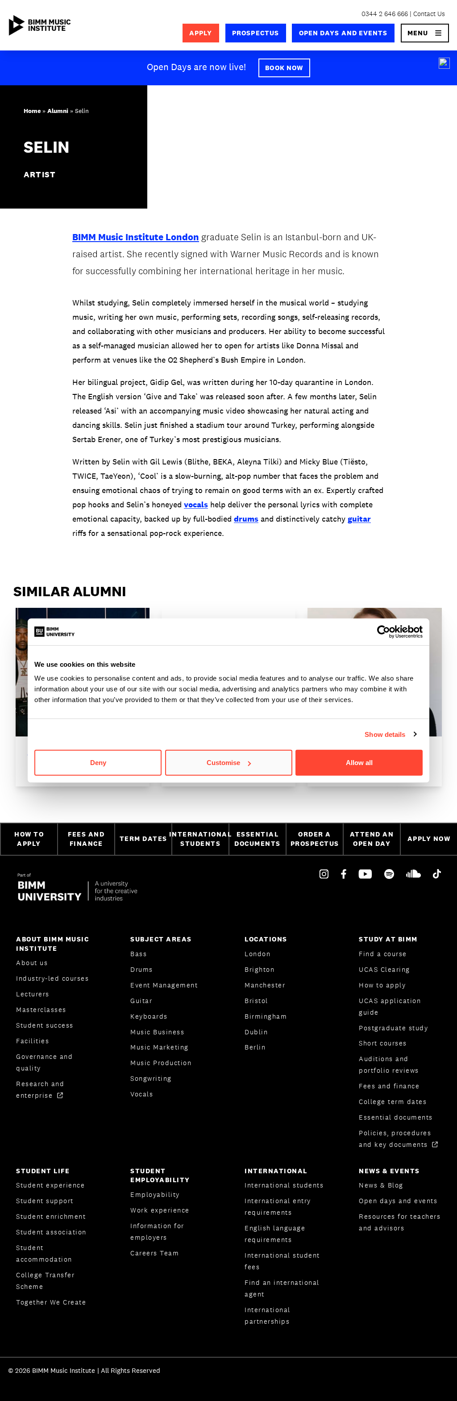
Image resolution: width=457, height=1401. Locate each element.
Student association (51, 1232)
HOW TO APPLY (29, 839)
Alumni (57, 111)
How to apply (382, 985)
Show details (385, 734)
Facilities (32, 1041)
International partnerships (268, 1315)
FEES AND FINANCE (86, 839)
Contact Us (429, 13)
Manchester (265, 985)
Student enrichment (51, 1216)
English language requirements (275, 1234)
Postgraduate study (393, 1028)
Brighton (259, 969)
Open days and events (343, 33)
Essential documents (396, 1117)
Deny (98, 762)
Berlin (255, 1047)
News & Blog (381, 1185)
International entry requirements (278, 1206)
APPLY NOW (429, 838)
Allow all (359, 762)
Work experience (160, 1210)
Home (32, 111)
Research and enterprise (40, 1089)
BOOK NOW (284, 67)
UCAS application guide (390, 1006)
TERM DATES (143, 838)
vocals (196, 504)
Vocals (141, 1094)
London (257, 953)
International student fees (282, 1261)
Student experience (50, 1185)
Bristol (256, 1000)
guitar (359, 519)
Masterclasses (41, 1009)
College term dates (393, 1101)
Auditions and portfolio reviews (389, 1064)
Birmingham (266, 1016)
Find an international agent (282, 1288)
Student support (45, 1200)
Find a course (383, 953)
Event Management (164, 985)
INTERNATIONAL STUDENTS (199, 839)
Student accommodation (44, 1253)
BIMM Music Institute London (135, 237)
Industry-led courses (52, 978)
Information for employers (157, 1231)
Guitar (141, 1000)
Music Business (157, 1032)
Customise (223, 762)
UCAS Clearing (384, 969)
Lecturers (33, 994)
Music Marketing (159, 1047)
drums (246, 519)
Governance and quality (44, 1062)
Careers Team (154, 1253)
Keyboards (149, 1016)
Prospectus (255, 33)
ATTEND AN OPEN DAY (372, 839)
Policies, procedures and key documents (395, 1139)
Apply (200, 33)
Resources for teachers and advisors (399, 1222)
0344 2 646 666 (384, 13)
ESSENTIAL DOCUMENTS (257, 839)
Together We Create (51, 1302)
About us (32, 962)
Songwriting (151, 1078)
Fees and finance (389, 1086)
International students (284, 1185)
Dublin (256, 1032)
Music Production (160, 1062)
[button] (425, 33)
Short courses (383, 1043)
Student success (45, 1025)
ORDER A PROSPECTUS (315, 839)
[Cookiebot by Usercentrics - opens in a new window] (384, 631)
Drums (141, 969)
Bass (138, 953)
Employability (155, 1194)
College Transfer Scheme (45, 1281)
